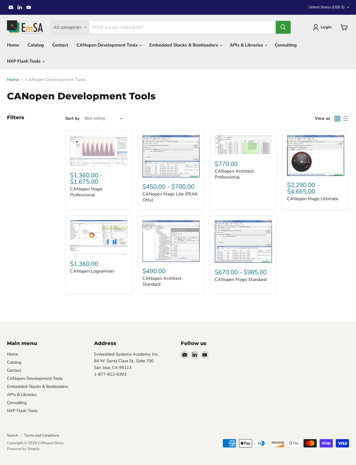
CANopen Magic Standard (240, 279)
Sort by (72, 118)
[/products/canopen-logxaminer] (98, 237)
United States (327, 7)
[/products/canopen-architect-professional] (243, 145)
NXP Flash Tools (24, 61)
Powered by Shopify (23, 448)
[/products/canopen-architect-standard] (171, 241)
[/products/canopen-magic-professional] (98, 150)
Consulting (286, 45)
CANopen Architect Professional (234, 174)
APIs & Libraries (247, 45)
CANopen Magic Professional (86, 192)
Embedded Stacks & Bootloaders (184, 45)
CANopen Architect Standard (162, 281)
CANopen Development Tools (107, 45)
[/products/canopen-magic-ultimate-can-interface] (315, 155)
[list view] (345, 119)
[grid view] (337, 119)
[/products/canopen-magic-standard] (243, 241)
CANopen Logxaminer (92, 271)
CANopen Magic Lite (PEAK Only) (170, 197)
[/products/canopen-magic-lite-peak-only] (171, 156)
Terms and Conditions (41, 435)
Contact (60, 45)
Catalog (36, 45)
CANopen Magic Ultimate (312, 199)
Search (12, 435)
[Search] (283, 27)
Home (13, 45)
